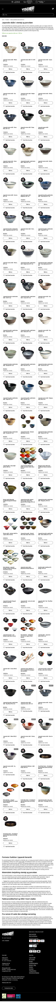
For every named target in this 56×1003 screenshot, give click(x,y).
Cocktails (31, 969)
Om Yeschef (32, 959)
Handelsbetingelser (33, 963)
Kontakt (31, 961)
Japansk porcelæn (21, 888)
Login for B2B (32, 957)
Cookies (31, 967)
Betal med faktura (33, 936)
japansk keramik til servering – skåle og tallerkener (18, 896)
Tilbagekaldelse (32, 970)
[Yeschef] (28, 9)
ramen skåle (21, 861)
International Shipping (34, 972)
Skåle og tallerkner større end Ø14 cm (17, 19)
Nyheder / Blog (32, 965)
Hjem (3, 19)
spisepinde (47, 864)
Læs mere (4, 36)
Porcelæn (7, 19)
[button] (52, 9)
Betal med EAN (32, 934)
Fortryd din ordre (9, 988)
